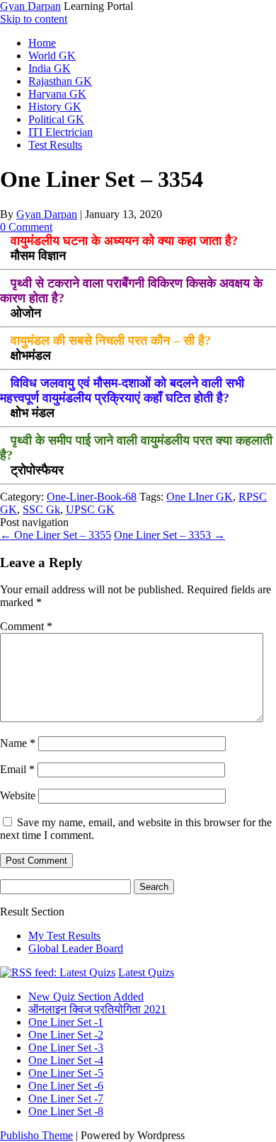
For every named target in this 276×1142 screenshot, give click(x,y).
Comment (26, 626)
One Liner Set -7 (65, 1098)
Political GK (56, 119)
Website (17, 795)
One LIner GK (199, 497)
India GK (49, 68)
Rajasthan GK (60, 81)
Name (17, 743)
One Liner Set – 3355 (55, 535)
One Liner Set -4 (65, 1060)
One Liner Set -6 (65, 1086)
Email (17, 769)
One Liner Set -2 (65, 1035)
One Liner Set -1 (65, 1022)
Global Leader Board (75, 948)
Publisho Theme (36, 1135)
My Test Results (64, 936)
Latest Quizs (146, 972)
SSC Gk (41, 509)
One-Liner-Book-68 (92, 497)
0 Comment (26, 227)
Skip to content (33, 19)
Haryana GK (57, 94)
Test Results (55, 145)
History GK (54, 107)
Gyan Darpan (30, 6)
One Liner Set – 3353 (169, 535)
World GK (52, 56)
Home (42, 43)
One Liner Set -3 (65, 1047)
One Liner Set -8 (65, 1111)
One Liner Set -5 (65, 1073)
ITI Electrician (60, 132)
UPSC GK (90, 509)
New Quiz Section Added (86, 996)
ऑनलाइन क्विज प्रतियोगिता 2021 (97, 1009)
